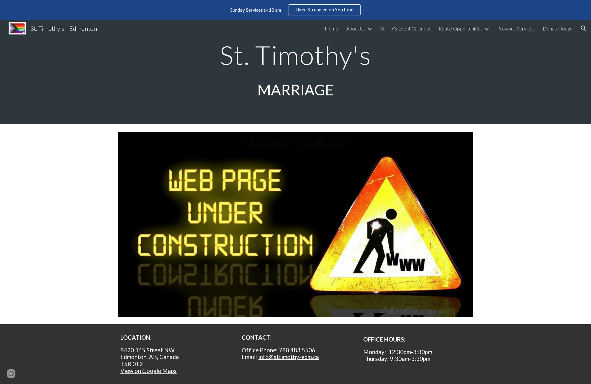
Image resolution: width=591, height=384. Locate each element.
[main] (295, 71)
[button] (583, 28)
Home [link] (331, 28)
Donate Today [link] (558, 28)
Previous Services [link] (516, 28)
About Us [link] (356, 28)
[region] (295, 10)
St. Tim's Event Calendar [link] (405, 28)
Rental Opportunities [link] (461, 28)
